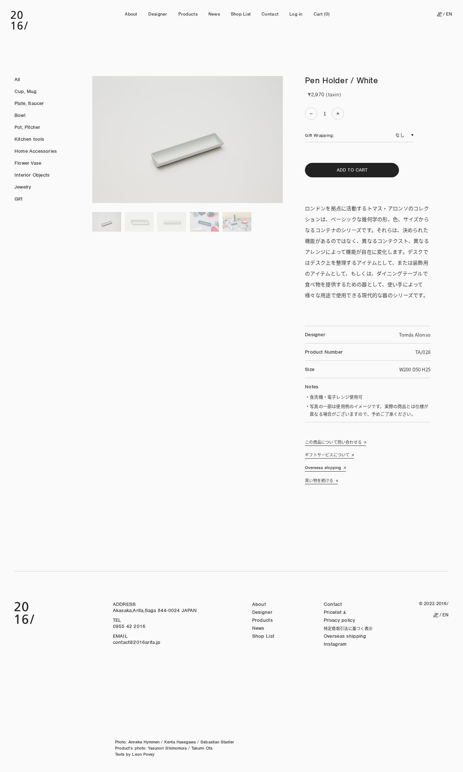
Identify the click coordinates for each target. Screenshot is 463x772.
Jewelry (22, 187)
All (17, 79)
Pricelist (333, 612)
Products (187, 14)
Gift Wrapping (319, 135)
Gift (18, 199)
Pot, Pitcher (27, 127)
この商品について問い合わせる (333, 442)
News (214, 14)
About (131, 14)
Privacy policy (339, 620)
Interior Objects (32, 175)
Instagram (335, 644)
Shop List (241, 14)
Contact (270, 14)
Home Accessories (35, 151)
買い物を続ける (319, 480)
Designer (157, 14)
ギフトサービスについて (327, 454)
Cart (322, 14)
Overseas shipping (323, 468)
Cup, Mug (25, 91)
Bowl (19, 115)
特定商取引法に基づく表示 (348, 628)
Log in (296, 14)
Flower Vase (27, 163)
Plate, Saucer (29, 103)
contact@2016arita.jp (136, 642)
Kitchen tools (29, 139)
